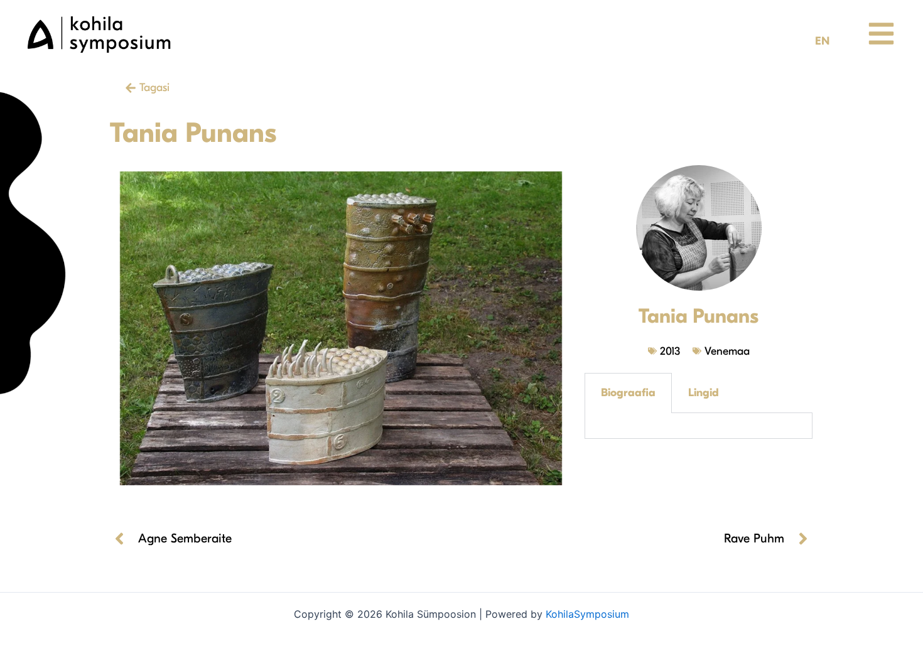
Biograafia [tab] (628, 392)
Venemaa (727, 351)
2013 (670, 351)
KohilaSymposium (587, 614)
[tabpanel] (698, 426)
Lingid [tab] (703, 392)
